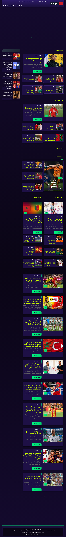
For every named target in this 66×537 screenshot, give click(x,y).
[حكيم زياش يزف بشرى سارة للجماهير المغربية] (38, 78)
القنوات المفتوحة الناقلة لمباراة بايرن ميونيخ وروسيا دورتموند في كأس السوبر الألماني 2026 (32, 301)
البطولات (41, 2)
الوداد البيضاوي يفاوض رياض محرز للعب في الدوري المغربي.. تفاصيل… (29, 91)
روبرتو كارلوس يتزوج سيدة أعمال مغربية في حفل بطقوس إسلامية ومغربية (7, 94)
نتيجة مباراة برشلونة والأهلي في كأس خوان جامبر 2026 (7, 55)
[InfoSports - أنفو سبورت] (56, 3)
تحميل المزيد (43, 496)
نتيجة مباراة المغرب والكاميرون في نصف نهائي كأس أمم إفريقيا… (33, 221)
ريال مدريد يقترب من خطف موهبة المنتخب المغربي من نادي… (50, 79)
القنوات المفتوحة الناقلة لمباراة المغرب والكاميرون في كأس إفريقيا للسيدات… (28, 252)
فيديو (28, 2)
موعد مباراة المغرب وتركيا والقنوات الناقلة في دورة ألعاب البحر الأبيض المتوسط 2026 (32, 344)
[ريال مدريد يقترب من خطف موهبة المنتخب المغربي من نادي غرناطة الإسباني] (59, 78)
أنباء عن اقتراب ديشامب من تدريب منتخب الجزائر (33, 433)
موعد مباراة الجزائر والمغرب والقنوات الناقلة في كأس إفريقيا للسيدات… (28, 139)
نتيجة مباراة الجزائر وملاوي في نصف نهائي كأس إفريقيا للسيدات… (28, 240)
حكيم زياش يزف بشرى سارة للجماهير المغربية (29, 79)
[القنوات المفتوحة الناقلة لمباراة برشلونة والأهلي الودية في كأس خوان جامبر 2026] (16, 84)
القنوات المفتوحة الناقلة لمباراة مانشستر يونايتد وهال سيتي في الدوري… (28, 188)
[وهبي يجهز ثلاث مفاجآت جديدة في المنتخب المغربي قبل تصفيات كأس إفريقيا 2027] (59, 89)
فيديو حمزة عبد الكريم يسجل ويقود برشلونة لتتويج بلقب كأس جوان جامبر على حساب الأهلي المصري (32, 456)
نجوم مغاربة (34, 2)
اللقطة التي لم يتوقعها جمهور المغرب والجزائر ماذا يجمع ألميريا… (28, 127)
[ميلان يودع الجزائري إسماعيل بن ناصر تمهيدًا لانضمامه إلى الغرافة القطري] (59, 262)
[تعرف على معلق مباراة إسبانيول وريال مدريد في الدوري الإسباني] (38, 164)
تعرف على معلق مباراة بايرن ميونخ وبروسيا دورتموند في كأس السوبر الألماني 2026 (33, 280)
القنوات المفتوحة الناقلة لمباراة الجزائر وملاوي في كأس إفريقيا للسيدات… (28, 264)
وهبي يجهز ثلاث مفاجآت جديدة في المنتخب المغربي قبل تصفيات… (49, 90)
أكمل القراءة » (37, 71)
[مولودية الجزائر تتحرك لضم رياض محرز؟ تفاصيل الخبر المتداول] (59, 251)
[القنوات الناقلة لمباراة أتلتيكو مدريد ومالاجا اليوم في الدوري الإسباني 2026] (16, 65)
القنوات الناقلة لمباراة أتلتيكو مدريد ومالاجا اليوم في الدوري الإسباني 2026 (7, 65)
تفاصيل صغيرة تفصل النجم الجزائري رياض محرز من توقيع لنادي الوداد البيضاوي (33, 366)
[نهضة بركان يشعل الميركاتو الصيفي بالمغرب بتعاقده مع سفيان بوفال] (59, 238)
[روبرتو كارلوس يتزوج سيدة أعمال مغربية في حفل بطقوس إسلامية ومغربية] (16, 94)
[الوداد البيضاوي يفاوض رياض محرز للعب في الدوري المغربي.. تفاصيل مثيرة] (38, 89)
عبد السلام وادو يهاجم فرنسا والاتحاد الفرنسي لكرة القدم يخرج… (34, 60)
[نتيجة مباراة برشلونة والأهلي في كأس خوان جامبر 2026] (16, 56)
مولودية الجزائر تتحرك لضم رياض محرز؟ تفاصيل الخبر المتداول (49, 252)
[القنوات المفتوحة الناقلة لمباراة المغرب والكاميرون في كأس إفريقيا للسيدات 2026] (38, 249)
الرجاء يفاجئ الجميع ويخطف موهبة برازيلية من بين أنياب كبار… (55, 221)
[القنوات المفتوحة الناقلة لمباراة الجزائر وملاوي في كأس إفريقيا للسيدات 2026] (38, 262)
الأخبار (46, 2)
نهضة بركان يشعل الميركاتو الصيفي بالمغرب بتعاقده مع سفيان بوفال (50, 241)
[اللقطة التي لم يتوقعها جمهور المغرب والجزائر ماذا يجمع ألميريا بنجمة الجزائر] (38, 126)
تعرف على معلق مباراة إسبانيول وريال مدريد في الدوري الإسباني (29, 165)
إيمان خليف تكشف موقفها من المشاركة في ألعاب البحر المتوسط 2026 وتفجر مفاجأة (32, 387)
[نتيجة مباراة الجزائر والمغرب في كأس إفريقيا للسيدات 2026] (59, 137)
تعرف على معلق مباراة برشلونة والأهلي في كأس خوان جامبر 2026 (7, 74)
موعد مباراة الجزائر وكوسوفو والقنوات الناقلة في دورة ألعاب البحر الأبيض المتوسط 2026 (32, 323)
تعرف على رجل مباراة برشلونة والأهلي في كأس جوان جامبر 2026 (33, 478)
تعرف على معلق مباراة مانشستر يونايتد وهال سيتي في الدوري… (29, 176)
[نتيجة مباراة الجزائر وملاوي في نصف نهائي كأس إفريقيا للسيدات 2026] (38, 238)
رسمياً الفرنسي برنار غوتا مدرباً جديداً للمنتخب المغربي (33, 109)
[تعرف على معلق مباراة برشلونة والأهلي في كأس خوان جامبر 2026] (16, 75)
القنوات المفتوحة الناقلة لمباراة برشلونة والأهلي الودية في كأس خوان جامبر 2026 (7, 84)
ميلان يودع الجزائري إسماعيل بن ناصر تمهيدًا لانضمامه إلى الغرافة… (49, 263)
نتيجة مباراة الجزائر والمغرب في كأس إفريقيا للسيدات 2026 (50, 138)
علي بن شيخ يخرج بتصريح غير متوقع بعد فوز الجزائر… (50, 127)
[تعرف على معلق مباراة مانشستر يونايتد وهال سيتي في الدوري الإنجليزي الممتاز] (38, 175)
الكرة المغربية (22, 2)
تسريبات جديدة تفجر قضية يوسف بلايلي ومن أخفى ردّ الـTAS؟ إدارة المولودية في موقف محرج (33, 410)
